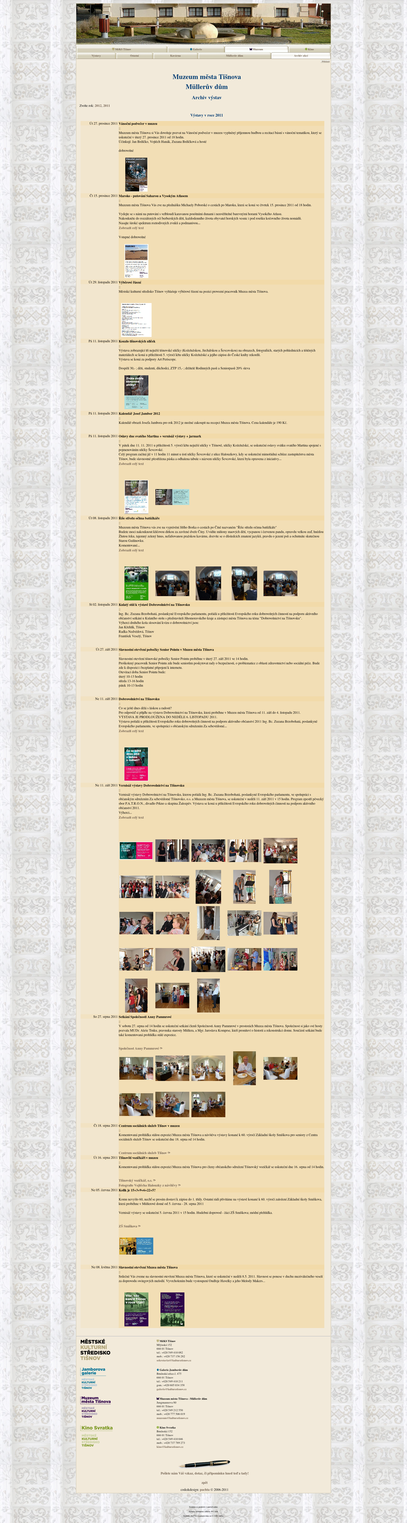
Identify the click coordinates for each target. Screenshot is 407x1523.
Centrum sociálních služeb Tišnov (143, 1152)
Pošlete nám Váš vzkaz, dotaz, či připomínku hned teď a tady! (205, 1473)
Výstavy (96, 55)
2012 (98, 105)
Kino (310, 49)
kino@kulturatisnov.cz (170, 1447)
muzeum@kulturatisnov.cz (172, 1418)
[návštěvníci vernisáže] (208, 866)
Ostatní (134, 55)
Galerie (197, 49)
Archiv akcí (301, 55)
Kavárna (175, 55)
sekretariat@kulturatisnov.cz (174, 1360)
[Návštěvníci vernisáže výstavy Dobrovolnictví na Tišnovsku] (172, 1011)
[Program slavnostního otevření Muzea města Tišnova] (172, 1325)
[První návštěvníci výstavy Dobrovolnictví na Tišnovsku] (280, 975)
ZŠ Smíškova (128, 1226)
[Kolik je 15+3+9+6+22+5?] (136, 1262)
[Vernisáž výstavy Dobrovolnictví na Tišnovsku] (244, 975)
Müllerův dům (234, 55)
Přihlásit (325, 61)
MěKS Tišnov (122, 49)
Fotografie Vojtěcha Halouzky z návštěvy (148, 1185)
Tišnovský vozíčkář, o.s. (136, 1180)
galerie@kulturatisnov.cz (172, 1389)
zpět (205, 1482)
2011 (106, 105)
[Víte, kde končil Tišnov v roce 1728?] (136, 1325)
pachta (205, 1489)
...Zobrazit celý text (131, 547)
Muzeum (257, 49)
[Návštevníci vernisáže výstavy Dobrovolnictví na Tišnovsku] (244, 939)
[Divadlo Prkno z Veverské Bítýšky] (244, 903)
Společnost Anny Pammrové (139, 1048)
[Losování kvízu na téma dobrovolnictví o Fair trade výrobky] (280, 939)
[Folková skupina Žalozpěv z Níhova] (136, 975)
